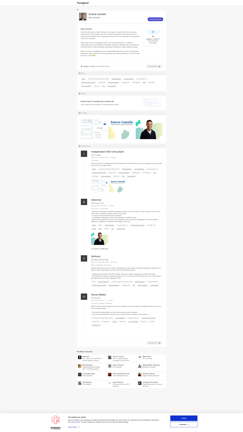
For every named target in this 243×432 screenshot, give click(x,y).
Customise (182, 424)
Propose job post (155, 19)
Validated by (100, 249)
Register (149, 39)
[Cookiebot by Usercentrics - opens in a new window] (55, 428)
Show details (72, 427)
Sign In (156, 39)
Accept (183, 418)
